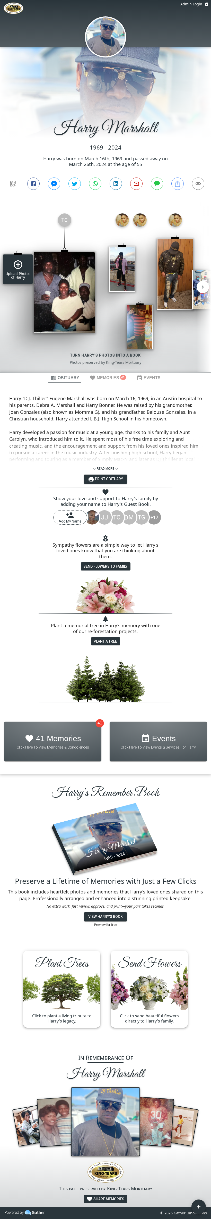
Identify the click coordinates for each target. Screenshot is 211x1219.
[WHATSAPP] (95, 184)
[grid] (105, 290)
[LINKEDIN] (116, 184)
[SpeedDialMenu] (198, 1207)
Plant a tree (105, 641)
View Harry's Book (105, 917)
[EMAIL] (136, 184)
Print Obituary (108, 479)
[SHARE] (177, 184)
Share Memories (108, 1199)
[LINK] (198, 184)
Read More (105, 468)
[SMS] (157, 184)
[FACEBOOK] (33, 184)
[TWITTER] (74, 184)
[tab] (64, 377)
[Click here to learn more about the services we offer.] (105, 1172)
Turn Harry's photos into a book (105, 355)
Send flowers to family (105, 566)
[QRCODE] (13, 184)
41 (100, 723)
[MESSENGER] (54, 184)
